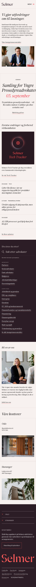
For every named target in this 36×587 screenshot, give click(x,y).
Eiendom (5, 303)
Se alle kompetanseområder (12, 332)
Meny (30, 4)
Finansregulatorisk (9, 317)
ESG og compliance (9, 295)
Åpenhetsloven (7, 574)
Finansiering (6, 314)
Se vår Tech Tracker (9, 175)
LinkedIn (5, 570)
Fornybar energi (8, 321)
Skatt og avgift (7, 325)
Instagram (22, 570)
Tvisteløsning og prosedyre (12, 328)
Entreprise (6, 299)
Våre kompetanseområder (11, 42)
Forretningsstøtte (8, 283)
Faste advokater (7, 272)
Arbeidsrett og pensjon (10, 291)
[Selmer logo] (7, 4)
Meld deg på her (18, 113)
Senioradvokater (8, 269)
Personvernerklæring (21, 574)
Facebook (13, 570)
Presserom (5, 577)
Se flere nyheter (8, 234)
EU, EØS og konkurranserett (12, 306)
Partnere (5, 265)
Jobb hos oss (6, 402)
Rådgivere (5, 276)
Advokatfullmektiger (9, 280)
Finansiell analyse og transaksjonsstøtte (16, 310)
